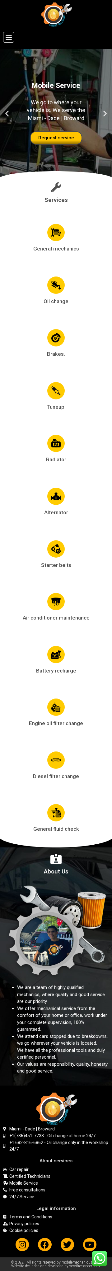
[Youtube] (89, 1244)
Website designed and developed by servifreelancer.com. (56, 1266)
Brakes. (56, 354)
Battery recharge (56, 671)
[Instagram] (22, 1244)
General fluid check (56, 829)
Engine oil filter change (56, 723)
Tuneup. (56, 407)
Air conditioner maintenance (56, 618)
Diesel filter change (56, 776)
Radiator (56, 459)
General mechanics (56, 249)
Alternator (56, 512)
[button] (8, 37)
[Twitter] (67, 1244)
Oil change (56, 301)
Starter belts (56, 565)
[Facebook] (44, 1244)
